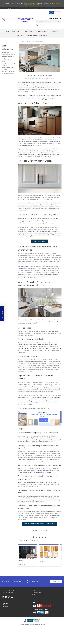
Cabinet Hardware (41, 31)
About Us (19, 35)
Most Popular (43, 35)
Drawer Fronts (28, 31)
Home (7, 31)
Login (57, 8)
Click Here (25, 21)
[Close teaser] (5, 305)
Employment (6, 605)
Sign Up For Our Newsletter (14, 8)
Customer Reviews (31, 35)
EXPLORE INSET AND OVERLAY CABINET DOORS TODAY (39, 523)
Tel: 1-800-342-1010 (7, 592)
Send (54, 581)
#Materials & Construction (40, 530)
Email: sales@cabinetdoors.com (11, 591)
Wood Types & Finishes (8, 73)
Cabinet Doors (16, 31)
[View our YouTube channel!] (42, 606)
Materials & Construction (8, 71)
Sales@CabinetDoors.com (47, 8)
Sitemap (5, 606)
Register (62, 8)
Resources (54, 31)
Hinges (36, 594)
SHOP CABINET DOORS (39, 241)
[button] (2, 313)
